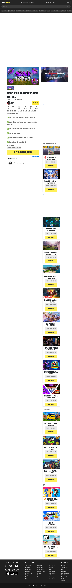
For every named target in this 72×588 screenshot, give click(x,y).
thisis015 (52, 183)
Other (51, 575)
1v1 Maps (28, 565)
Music (39, 573)
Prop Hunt (28, 575)
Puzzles (27, 571)
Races (51, 567)
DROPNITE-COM (52, 254)
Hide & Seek (43, 11)
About (63, 580)
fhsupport (52, 326)
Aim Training (56, 11)
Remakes (52, 573)
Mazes (39, 577)
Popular (63, 571)
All (50, 569)
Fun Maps (40, 575)
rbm (12, 103)
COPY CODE (51, 166)
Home (5, 11)
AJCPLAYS (52, 278)
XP (49, 11)
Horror (64, 11)
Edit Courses (21, 11)
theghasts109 (52, 350)
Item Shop (64, 575)
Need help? (35, 156)
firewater (52, 159)
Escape (36, 11)
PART (52, 373)
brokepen (52, 397)
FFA (20, 148)
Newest (39, 565)
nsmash (52, 501)
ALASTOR (52, 302)
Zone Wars (12, 148)
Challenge (52, 577)
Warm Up (52, 565)
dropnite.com (42, 585)
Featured (52, 571)
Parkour (29, 11)
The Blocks (52, 579)
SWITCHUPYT (52, 230)
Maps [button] (27, 2)
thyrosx (52, 524)
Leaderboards (65, 573)
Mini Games (40, 567)
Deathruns (12, 11)
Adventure (40, 579)
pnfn (52, 449)
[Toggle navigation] (68, 2)
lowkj (52, 425)
